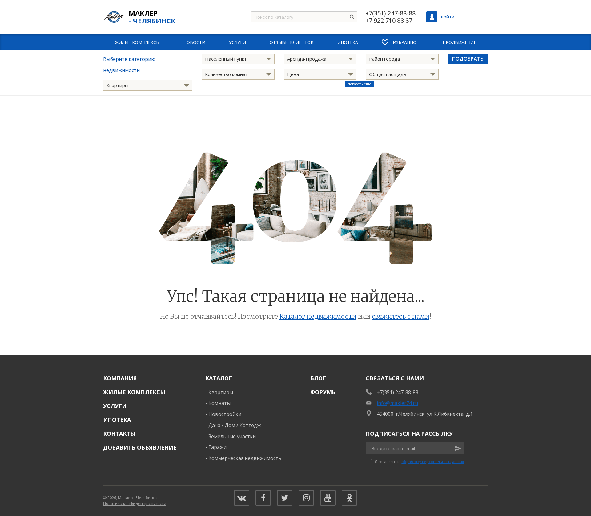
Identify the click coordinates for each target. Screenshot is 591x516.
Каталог (218, 378)
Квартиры (220, 392)
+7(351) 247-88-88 (390, 13)
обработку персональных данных (432, 461)
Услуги (115, 406)
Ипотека (117, 419)
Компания (120, 378)
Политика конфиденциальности (134, 503)
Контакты (119, 433)
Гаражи (217, 447)
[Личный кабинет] (431, 16)
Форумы (323, 392)
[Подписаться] (458, 448)
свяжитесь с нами (400, 316)
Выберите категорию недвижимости (129, 65)
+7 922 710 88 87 (388, 20)
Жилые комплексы (134, 392)
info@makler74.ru (397, 403)
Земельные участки (232, 436)
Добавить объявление (140, 447)
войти (447, 17)
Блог (318, 378)
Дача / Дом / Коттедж (234, 425)
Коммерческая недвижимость (244, 458)
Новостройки (224, 414)
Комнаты (219, 403)
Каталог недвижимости (317, 316)
